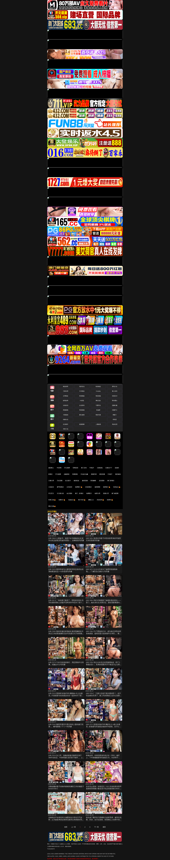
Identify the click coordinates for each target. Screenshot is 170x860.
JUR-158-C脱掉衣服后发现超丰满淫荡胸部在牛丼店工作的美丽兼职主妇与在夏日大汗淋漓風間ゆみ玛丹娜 (66, 633)
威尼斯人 (51, 468)
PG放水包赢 (84, 474)
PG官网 (59, 468)
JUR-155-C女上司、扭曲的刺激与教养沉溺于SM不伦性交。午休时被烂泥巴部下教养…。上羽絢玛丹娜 (66, 757)
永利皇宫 (69, 487)
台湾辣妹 (65, 396)
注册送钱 (100, 468)
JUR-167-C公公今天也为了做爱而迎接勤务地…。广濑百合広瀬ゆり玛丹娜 (102, 570)
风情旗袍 (65, 410)
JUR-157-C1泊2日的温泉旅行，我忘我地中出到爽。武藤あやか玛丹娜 (66, 663)
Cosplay (98, 391)
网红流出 (98, 400)
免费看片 (89, 493)
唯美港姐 (98, 396)
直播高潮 (94, 474)
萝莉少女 (114, 386)
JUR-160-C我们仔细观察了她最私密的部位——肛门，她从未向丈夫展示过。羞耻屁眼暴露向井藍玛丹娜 (103, 602)
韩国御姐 (82, 396)
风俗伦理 (114, 424)
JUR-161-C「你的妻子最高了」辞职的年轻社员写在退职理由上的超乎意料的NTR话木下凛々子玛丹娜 (66, 602)
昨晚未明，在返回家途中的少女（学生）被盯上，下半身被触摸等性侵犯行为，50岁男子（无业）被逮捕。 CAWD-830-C (103, 757)
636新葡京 (88, 487)
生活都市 (65, 424)
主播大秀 (51, 480)
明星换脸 (82, 410)
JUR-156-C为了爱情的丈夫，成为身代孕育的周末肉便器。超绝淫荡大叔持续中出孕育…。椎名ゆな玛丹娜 (103, 633)
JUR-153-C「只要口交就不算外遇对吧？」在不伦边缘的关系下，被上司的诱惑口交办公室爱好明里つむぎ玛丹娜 (103, 695)
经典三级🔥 (52, 500)
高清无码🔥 (100, 500)
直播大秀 (106, 493)
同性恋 (115, 419)
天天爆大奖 (60, 493)
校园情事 (82, 424)
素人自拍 (114, 391)
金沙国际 (69, 493)
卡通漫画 (65, 415)
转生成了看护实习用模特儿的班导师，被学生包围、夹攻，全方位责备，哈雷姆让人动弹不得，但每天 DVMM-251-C (103, 819)
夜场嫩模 (93, 480)
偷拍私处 (76, 480)
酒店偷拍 (118, 474)
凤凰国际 (75, 474)
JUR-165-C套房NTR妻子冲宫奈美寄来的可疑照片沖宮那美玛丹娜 (103, 539)
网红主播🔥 (52, 506)
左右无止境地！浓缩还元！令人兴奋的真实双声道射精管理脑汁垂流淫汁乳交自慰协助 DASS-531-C (103, 788)
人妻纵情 (98, 424)
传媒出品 (65, 419)
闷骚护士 (114, 410)
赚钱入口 (91, 500)
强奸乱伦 (82, 386)
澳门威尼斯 (115, 493)
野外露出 (114, 400)
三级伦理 (65, 391)
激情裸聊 (97, 487)
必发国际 (102, 480)
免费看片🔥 (78, 487)
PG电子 (92, 468)
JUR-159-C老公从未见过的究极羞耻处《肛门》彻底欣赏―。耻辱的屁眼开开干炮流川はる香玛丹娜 (103, 664)
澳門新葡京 (60, 487)
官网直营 (75, 468)
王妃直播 (59, 480)
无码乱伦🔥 (116, 487)
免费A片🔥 (62, 500)
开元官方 (51, 493)
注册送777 (108, 468)
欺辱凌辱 (65, 400)
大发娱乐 (51, 487)
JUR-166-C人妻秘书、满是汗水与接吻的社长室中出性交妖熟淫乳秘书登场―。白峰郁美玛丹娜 (66, 539)
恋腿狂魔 (114, 405)
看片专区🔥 (81, 500)
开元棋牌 (67, 468)
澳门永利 (84, 468)
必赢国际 (66, 474)
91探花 (82, 400)
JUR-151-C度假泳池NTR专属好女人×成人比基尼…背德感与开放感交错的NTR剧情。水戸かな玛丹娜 (103, 726)
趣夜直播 (85, 480)
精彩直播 (102, 474)
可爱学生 (98, 405)
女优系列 (82, 405)
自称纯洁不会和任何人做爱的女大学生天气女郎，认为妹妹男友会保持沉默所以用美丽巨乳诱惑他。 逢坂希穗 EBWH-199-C (66, 819)
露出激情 (82, 415)
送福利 (117, 468)
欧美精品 (98, 386)
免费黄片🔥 (106, 487)
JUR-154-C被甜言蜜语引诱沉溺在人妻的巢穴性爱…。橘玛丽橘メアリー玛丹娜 (66, 725)
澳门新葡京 (110, 480)
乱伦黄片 (68, 480)
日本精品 (82, 391)
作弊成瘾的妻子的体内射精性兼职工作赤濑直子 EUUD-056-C (66, 787)
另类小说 (65, 429)
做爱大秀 (97, 493)
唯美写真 (98, 415)
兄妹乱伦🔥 (71, 500)
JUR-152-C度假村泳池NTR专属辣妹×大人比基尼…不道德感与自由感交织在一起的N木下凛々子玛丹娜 (66, 695)
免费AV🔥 (110, 500)
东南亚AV (114, 396)
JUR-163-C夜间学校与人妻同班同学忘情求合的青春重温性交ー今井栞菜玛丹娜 (66, 570)
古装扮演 (65, 405)
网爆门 (115, 415)
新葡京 (50, 474)
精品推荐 (65, 386)
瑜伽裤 (98, 410)
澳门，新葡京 (79, 493)
